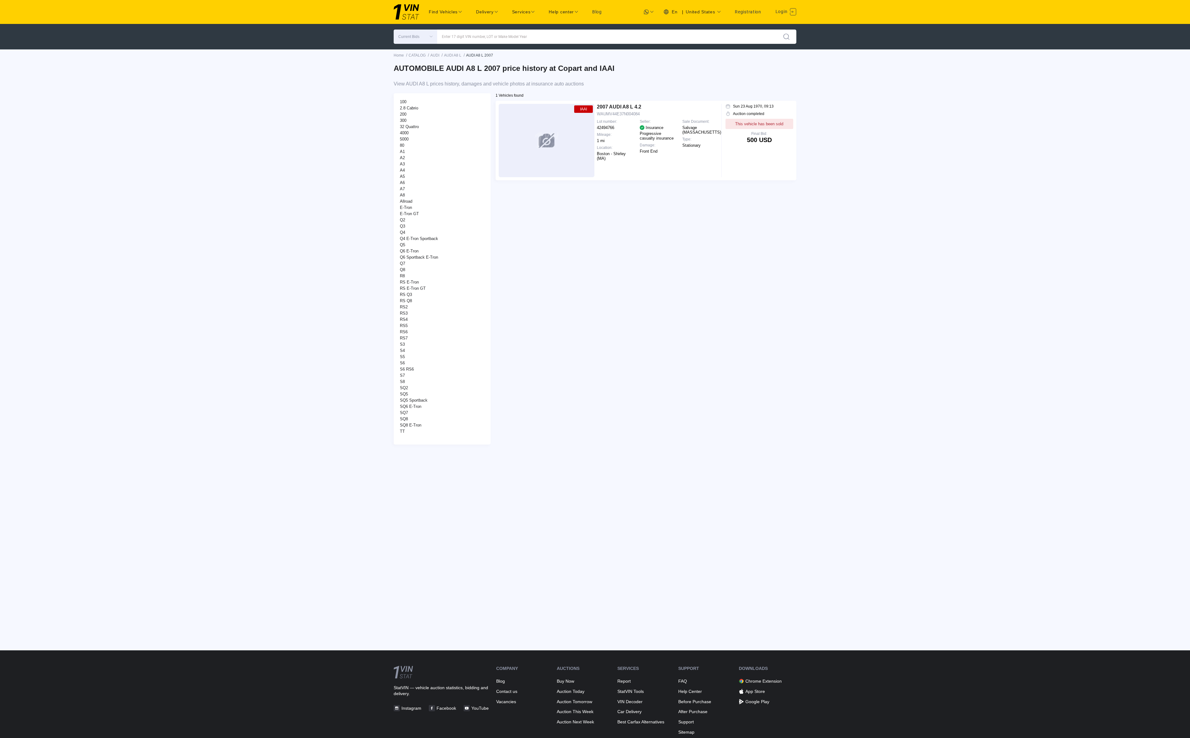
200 (403, 114)
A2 (402, 157)
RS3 (404, 313)
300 (403, 120)
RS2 (404, 307)
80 (402, 145)
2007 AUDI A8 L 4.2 (619, 106)
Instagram (411, 708)
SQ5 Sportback (414, 400)
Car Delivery (629, 711)
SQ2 (404, 387)
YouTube (480, 708)
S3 (402, 344)
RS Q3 (406, 294)
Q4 (402, 232)
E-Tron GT (409, 213)
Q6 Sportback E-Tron (419, 257)
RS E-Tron (409, 282)
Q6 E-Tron (409, 251)
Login (782, 11)
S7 (402, 375)
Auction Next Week (575, 721)
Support (686, 721)
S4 (402, 350)
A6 (402, 182)
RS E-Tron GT (413, 288)
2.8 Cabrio (409, 108)
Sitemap (686, 732)
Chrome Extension (763, 681)
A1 (402, 151)
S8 (402, 381)
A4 (402, 170)
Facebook (446, 708)
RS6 (404, 332)
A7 (402, 189)
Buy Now (565, 681)
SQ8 (404, 419)
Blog (597, 11)
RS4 (404, 319)
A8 (402, 195)
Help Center (690, 691)
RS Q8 (406, 300)
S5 (402, 356)
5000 (404, 139)
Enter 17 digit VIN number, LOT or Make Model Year (484, 37)
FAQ (682, 681)
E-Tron (406, 207)
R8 (402, 276)
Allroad (406, 201)
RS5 (404, 325)
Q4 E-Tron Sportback (419, 238)
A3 (402, 164)
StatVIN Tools (630, 691)
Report (624, 681)
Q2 (402, 220)
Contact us (506, 691)
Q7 (402, 263)
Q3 (402, 226)
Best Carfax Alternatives (640, 721)
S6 (402, 363)
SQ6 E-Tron (410, 406)
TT (402, 431)
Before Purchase (694, 701)
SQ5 (404, 394)
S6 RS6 (407, 369)
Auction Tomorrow (574, 701)
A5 (402, 176)
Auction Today (570, 691)
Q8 (402, 269)
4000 (404, 133)
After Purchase (692, 711)
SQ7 (404, 412)
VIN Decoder (630, 701)
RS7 (404, 338)
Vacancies (506, 701)
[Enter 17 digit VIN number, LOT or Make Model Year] (786, 36)
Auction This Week (575, 711)
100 (403, 101)
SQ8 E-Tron (410, 425)
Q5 (402, 244)
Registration (748, 11)
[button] (415, 37)
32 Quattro (409, 126)
